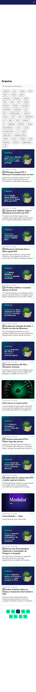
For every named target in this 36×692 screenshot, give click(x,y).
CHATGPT (15, 142)
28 (18, 611)
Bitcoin (30, 91)
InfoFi (12, 102)
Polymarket (6, 142)
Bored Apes (17, 98)
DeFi (26, 109)
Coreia (18, 128)
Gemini (5, 95)
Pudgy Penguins (26, 142)
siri (4, 120)
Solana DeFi (17, 109)
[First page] (11, 616)
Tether (5, 102)
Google (30, 124)
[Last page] (25, 616)
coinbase (22, 91)
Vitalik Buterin (29, 117)
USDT (13, 117)
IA (3, 124)
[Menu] (33, 2)
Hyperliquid (11, 124)
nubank (26, 98)
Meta (30, 139)
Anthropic (15, 106)
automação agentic (15, 113)
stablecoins (6, 91)
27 (13, 611)
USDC (17, 120)
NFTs (19, 102)
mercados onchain (8, 131)
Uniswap (13, 95)
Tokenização (6, 98)
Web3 (10, 120)
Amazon (5, 117)
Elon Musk (6, 106)
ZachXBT (5, 139)
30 (28, 611)
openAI (26, 128)
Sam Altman (25, 106)
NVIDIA (26, 102)
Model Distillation (7, 128)
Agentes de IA (7, 135)
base (14, 91)
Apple (23, 131)
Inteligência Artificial (20, 135)
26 (8, 611)
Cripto (4, 146)
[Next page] (20, 616)
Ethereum (25, 120)
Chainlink (22, 139)
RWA (4, 113)
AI (17, 131)
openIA (22, 95)
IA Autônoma (6, 109)
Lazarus (14, 139)
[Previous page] (15, 616)
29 (23, 611)
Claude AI (26, 113)
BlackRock (21, 124)
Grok (20, 117)
